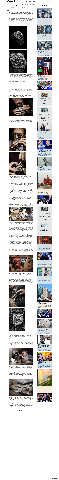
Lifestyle (29, 1)
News (23, 1)
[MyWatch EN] (11, 1)
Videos (37, 1)
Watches (33, 1)
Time (26, 1)
